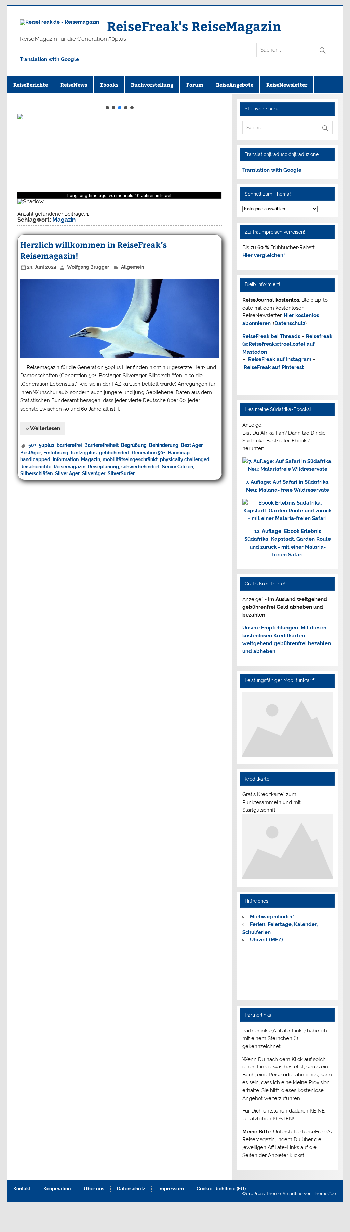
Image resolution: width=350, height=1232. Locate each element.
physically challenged (185, 459)
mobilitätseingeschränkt (130, 459)
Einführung (55, 452)
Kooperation (57, 1189)
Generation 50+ (148, 452)
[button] (107, 107)
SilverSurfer (121, 473)
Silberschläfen (36, 473)
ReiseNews (73, 84)
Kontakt (22, 1189)
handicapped (35, 459)
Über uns (94, 1189)
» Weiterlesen (43, 428)
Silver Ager (67, 473)
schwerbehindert (140, 466)
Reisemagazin (69, 466)
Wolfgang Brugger (88, 267)
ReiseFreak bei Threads (271, 336)
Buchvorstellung (152, 84)
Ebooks (109, 84)
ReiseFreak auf (279, 359)
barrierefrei (69, 445)
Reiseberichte (35, 466)
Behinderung (163, 445)
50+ (32, 445)
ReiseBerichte (30, 84)
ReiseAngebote (234, 84)
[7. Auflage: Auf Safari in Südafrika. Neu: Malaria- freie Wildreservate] (287, 469)
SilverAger (93, 473)
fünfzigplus (84, 452)
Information (66, 459)
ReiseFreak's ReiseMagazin (194, 25)
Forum (194, 84)
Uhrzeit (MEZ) (266, 940)
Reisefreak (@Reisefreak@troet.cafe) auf (287, 344)
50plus (46, 445)
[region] (119, 156)
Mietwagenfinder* (272, 917)
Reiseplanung (103, 466)
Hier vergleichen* (263, 255)
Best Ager (192, 445)
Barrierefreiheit (101, 445)
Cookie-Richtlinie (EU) (221, 1189)
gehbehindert (114, 452)
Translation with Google (49, 59)
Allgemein (132, 267)
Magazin (90, 459)
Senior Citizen (177, 466)
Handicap (179, 452)
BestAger (30, 452)
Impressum (171, 1189)
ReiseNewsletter (286, 84)
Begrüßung (134, 445)
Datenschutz (289, 323)
